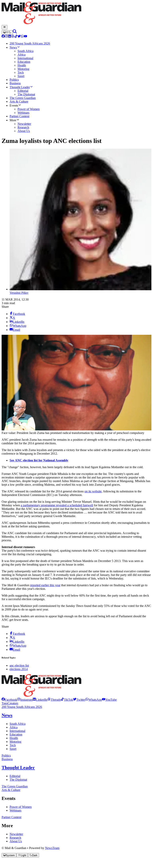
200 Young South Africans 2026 (22, 707)
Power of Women (21, 807)
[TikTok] (16, 36)
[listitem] (9, 699)
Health (14, 738)
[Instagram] (6, 36)
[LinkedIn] (9, 36)
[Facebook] (3, 36)
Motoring (15, 741)
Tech (13, 745)
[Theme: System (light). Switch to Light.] (7, 32)
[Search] (15, 32)
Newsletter (16, 834)
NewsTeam (52, 848)
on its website (93, 491)
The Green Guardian (15, 786)
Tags (5, 703)
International (17, 731)
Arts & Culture (11, 790)
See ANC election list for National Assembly (39, 460)
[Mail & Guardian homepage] (76, 13)
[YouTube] (25, 36)
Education (16, 734)
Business (7, 759)
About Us (16, 841)
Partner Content (11, 817)
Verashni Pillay (19, 292)
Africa (14, 727)
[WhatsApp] (22, 36)
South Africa (18, 723)
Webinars (15, 810)
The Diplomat (18, 779)
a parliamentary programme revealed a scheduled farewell (57, 505)
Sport (13, 748)
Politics (6, 755)
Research (15, 837)
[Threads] (12, 36)
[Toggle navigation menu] (4, 27)
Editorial (15, 776)
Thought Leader (18, 767)
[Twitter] (19, 36)
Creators (13, 703)
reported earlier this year (45, 585)
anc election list (19, 665)
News (7, 715)
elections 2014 (19, 669)
